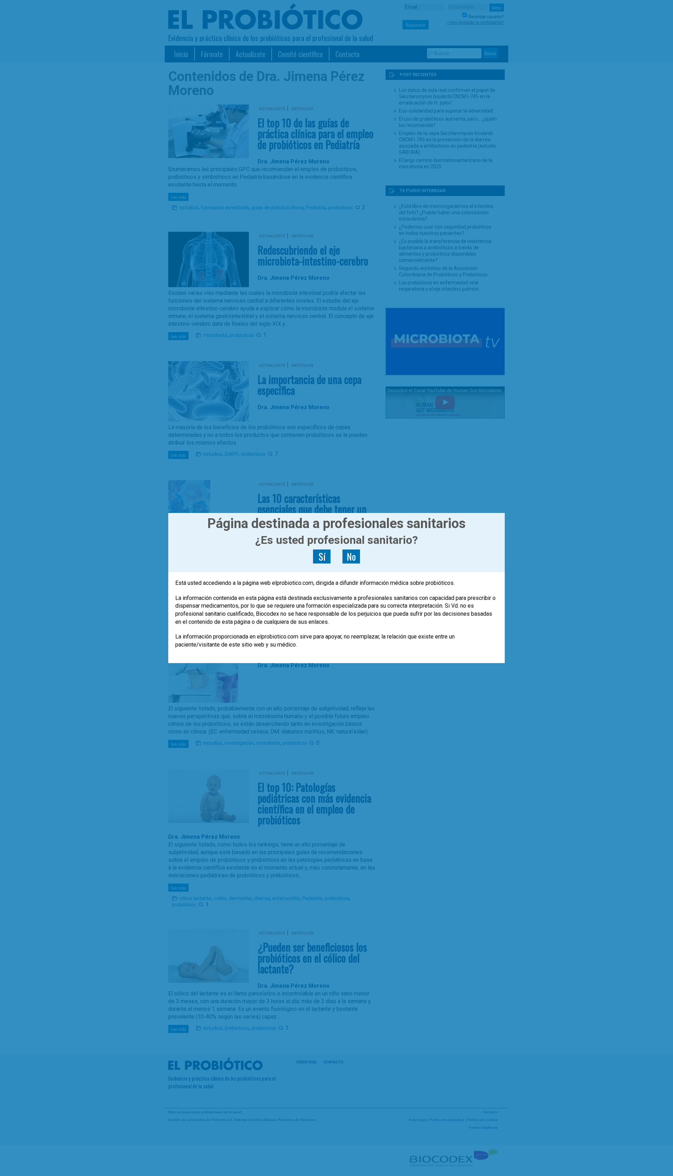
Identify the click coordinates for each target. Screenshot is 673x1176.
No (351, 556)
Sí (322, 556)
